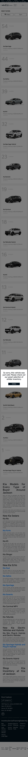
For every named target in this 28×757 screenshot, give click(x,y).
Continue (14, 384)
